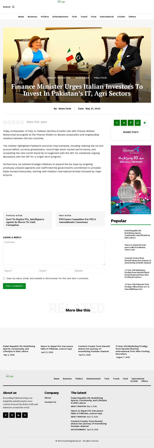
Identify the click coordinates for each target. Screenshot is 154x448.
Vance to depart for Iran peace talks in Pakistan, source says (135, 247)
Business (82, 78)
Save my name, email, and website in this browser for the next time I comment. (48, 278)
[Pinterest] (131, 123)
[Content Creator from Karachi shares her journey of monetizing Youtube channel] (117, 260)
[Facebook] (117, 123)
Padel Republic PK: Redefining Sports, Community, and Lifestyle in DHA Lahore (137, 234)
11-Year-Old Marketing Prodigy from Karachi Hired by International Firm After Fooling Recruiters (137, 273)
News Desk (65, 108)
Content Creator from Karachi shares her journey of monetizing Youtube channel (138, 260)
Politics (100, 78)
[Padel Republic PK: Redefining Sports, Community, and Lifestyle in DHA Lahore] (117, 234)
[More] (145, 123)
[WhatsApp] (138, 123)
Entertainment (78, 430)
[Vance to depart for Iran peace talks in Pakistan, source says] (117, 247)
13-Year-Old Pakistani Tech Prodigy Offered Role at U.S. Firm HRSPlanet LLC (137, 286)
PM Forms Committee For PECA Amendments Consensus (77, 221)
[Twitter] (124, 123)
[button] (9, 7)
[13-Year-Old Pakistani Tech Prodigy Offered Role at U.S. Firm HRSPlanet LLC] (117, 286)
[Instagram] (12, 415)
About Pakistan (59, 78)
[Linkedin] (18, 415)
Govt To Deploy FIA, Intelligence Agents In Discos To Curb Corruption (25, 222)
